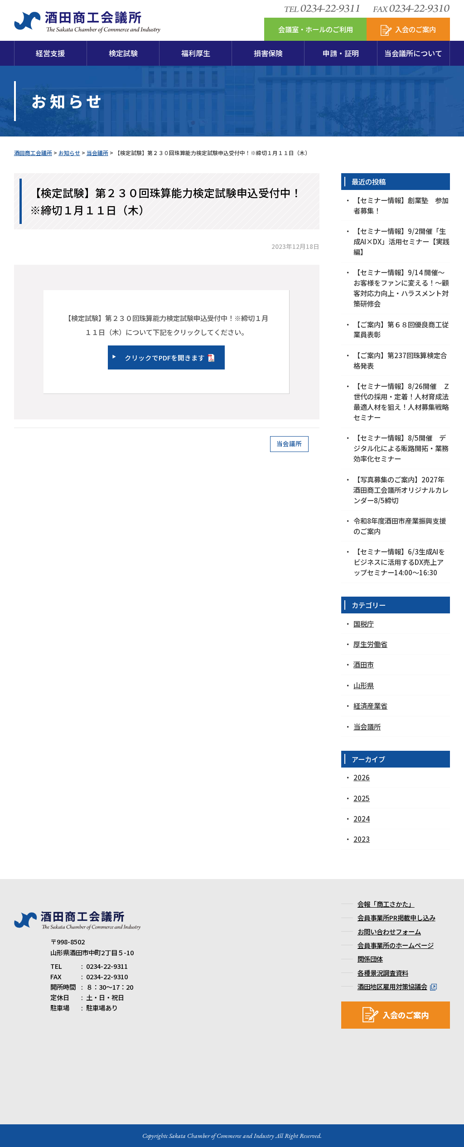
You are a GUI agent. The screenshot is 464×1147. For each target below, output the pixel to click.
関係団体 (370, 958)
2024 (361, 818)
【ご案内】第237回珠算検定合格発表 (400, 360)
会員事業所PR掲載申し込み (396, 917)
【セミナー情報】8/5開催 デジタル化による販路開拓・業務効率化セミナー (401, 448)
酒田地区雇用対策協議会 (392, 986)
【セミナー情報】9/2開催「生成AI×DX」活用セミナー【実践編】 (401, 241)
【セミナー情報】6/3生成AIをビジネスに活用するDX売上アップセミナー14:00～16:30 (399, 561)
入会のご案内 (405, 1015)
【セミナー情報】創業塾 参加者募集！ (401, 205)
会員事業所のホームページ (396, 945)
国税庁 (363, 623)
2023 (361, 839)
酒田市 (363, 664)
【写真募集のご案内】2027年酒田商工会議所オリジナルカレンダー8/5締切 (401, 489)
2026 (361, 777)
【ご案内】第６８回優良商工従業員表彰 (401, 329)
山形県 (363, 685)
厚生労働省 (370, 644)
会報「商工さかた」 (386, 904)
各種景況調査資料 (383, 972)
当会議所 (289, 443)
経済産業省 (370, 705)
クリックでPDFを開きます (165, 357)
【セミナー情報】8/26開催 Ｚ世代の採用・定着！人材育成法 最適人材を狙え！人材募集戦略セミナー (401, 401)
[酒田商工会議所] (87, 28)
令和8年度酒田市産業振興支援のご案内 (399, 525)
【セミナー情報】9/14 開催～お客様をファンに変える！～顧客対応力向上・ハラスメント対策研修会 (401, 287)
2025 (361, 798)
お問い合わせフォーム (389, 931)
